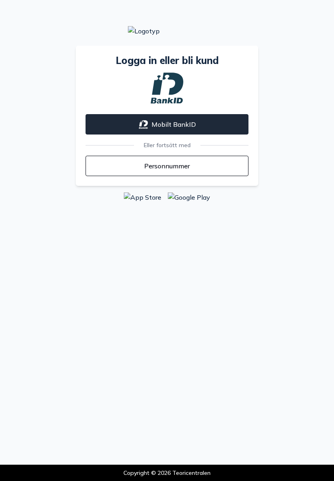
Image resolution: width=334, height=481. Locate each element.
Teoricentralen (191, 473)
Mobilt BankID (174, 124)
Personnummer (167, 166)
